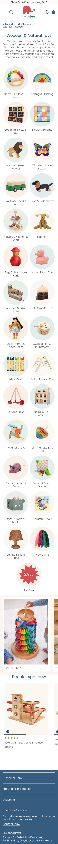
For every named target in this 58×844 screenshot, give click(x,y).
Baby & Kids (8, 24)
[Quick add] (8, 731)
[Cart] (53, 12)
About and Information (17, 789)
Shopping (9, 799)
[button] (11, 738)
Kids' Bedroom (25, 24)
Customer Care (12, 778)
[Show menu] (4, 12)
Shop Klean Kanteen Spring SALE (29, 2)
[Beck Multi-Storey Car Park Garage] (26, 709)
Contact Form (11, 824)
